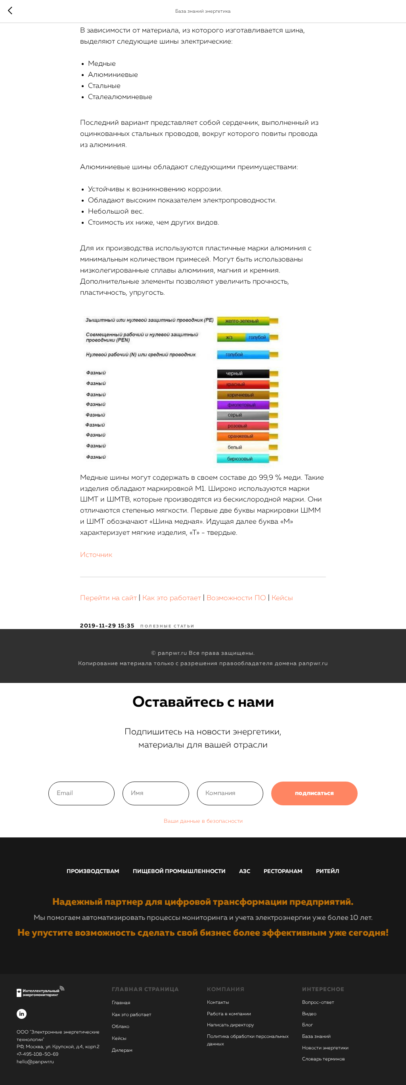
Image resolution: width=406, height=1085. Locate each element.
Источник (96, 555)
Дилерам (122, 1050)
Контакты (218, 1002)
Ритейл (327, 871)
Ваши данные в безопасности (203, 821)
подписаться (314, 793)
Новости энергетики (325, 1048)
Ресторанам (283, 871)
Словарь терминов (323, 1059)
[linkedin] (22, 1014)
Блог (307, 1025)
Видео (309, 1014)
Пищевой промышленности (179, 871)
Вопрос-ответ (318, 1002)
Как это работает (171, 598)
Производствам (93, 871)
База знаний (316, 1036)
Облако (120, 1026)
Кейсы (282, 598)
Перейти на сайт (108, 598)
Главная (121, 1003)
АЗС (244, 871)
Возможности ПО (236, 598)
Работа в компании (229, 1014)
